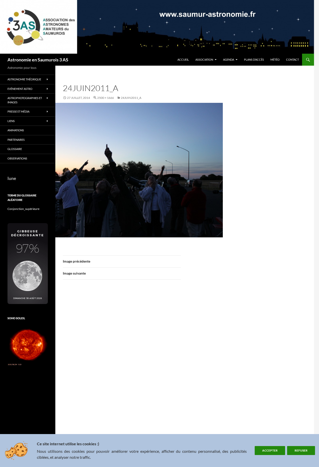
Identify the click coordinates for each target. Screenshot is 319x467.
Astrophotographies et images (24, 100)
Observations (17, 158)
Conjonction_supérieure (23, 209)
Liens (11, 121)
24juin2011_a (131, 98)
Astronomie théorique (24, 79)
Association (204, 59)
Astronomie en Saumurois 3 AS (37, 59)
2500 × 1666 (105, 98)
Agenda (228, 59)
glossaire (14, 149)
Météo (275, 59)
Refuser (301, 450)
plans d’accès (254, 59)
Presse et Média (18, 111)
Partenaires (16, 139)
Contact (292, 59)
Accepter (270, 450)
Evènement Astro (19, 88)
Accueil (183, 59)
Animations (15, 130)
